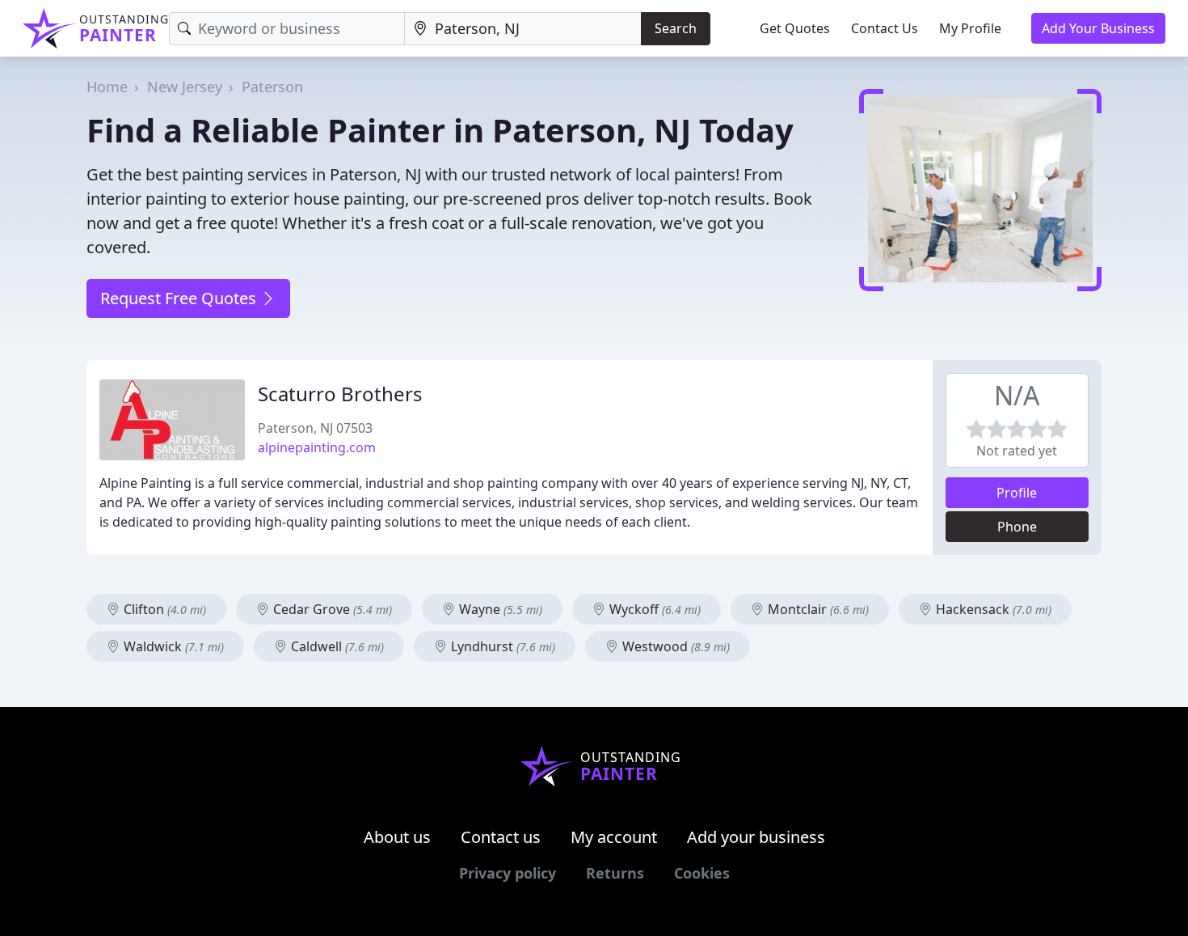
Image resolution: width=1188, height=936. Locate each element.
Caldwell (336, 646)
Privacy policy (507, 873)
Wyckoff (653, 609)
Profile (1016, 493)
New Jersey (184, 86)
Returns (615, 873)
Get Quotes (795, 28)
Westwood (674, 646)
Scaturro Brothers (340, 393)
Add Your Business (1098, 28)
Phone (1017, 527)
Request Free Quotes (180, 298)
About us (397, 837)
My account (614, 837)
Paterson (272, 86)
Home (107, 86)
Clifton (163, 609)
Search (676, 28)
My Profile (970, 28)
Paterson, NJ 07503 (315, 428)
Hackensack (992, 609)
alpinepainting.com (317, 447)
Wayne (499, 609)
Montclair (817, 609)
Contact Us (884, 28)
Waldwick (172, 646)
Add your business (756, 837)
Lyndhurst (501, 646)
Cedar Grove (331, 609)
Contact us (501, 837)
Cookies (702, 873)
